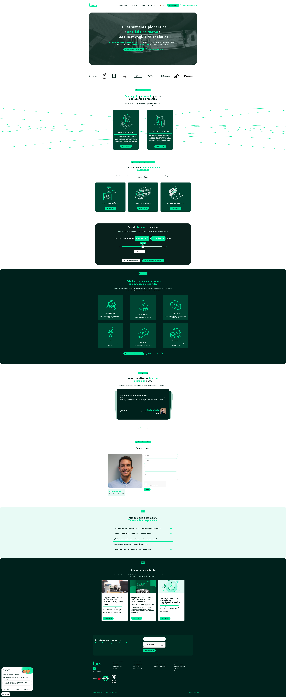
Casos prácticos (117, 666)
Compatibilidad (137, 668)
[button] (122, 5)
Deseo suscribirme (149, 650)
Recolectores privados (160, 666)
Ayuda (115, 668)
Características (137, 664)
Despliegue (136, 666)
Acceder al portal (173, 5)
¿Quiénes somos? (179, 664)
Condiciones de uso (194, 692)
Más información (126, 146)
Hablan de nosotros (179, 666)
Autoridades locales (159, 664)
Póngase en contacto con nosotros (133, 49)
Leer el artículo (108, 618)
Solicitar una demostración (188, 5)
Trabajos (176, 668)
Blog (175, 670)
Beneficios (116, 664)
